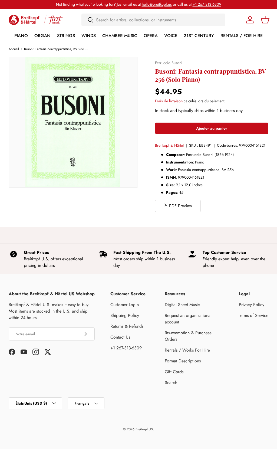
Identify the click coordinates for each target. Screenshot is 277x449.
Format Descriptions (183, 361)
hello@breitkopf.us (157, 4)
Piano (21, 35)
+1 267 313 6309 (207, 4)
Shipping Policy (124, 315)
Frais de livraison (169, 101)
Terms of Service (253, 315)
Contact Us (120, 337)
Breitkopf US (144, 429)
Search (171, 382)
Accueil (14, 49)
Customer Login (124, 304)
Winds (88, 35)
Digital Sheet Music (182, 304)
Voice (170, 35)
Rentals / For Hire (241, 35)
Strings (66, 35)
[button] (265, 20)
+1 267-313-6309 (126, 348)
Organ (42, 35)
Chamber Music (119, 35)
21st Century (199, 35)
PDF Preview (180, 206)
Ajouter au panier (211, 128)
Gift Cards (174, 372)
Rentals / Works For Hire (187, 350)
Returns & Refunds (126, 326)
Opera (151, 35)
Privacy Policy (251, 304)
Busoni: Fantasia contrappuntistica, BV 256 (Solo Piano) (56, 49)
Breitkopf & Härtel (169, 145)
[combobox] (153, 20)
